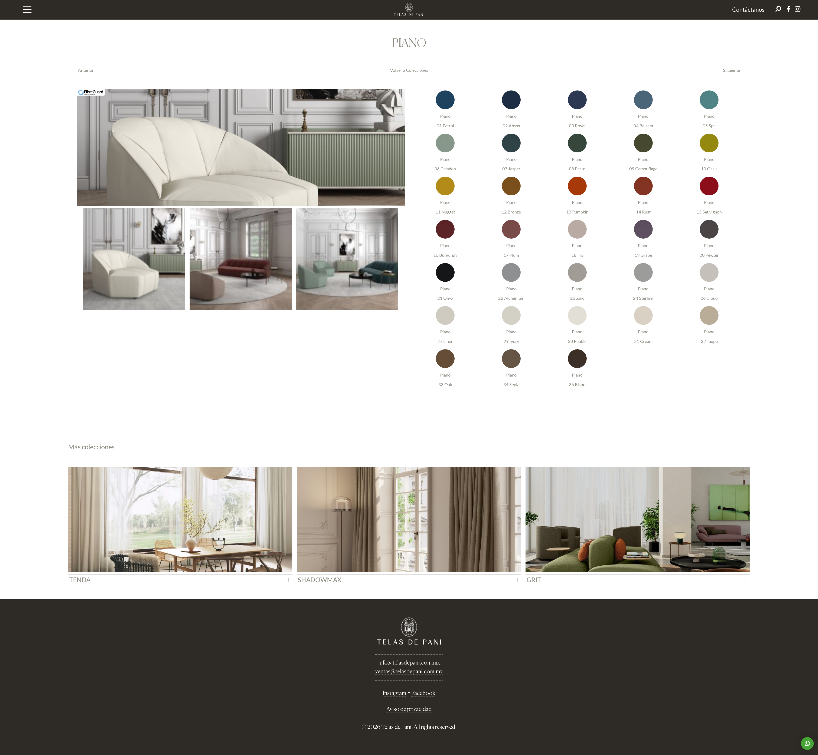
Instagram (394, 693)
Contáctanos (748, 9)
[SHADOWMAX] (409, 519)
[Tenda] (180, 519)
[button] (807, 743)
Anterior (86, 70)
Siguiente (731, 70)
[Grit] (638, 519)
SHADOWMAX (319, 579)
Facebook (423, 693)
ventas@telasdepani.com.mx (409, 672)
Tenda (80, 579)
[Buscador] (778, 9)
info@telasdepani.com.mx (409, 663)
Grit (534, 579)
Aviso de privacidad (409, 709)
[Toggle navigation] (27, 10)
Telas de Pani (409, 9)
